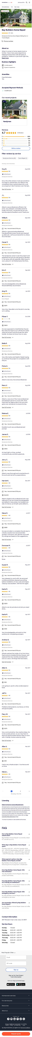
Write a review (16, 148)
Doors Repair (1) (22, 158)
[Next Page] (29, 791)
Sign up (16, 970)
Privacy (7, 1025)
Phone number (8, 41)
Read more (5, 58)
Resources (5, 1006)
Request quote (16, 1034)
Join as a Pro (21, 2)
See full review (6, 189)
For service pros (7, 1000)
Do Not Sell (17, 1025)
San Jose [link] (16, 7)
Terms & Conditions (25, 1027)
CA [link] (12, 7)
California (11, 1025)
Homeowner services (9, 995)
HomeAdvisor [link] (5, 7)
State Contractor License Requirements (12, 804)
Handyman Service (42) (9, 158)
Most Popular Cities (8, 952)
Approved (5, 11)
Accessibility (24, 1025)
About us (5, 1011)
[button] (14, 112)
